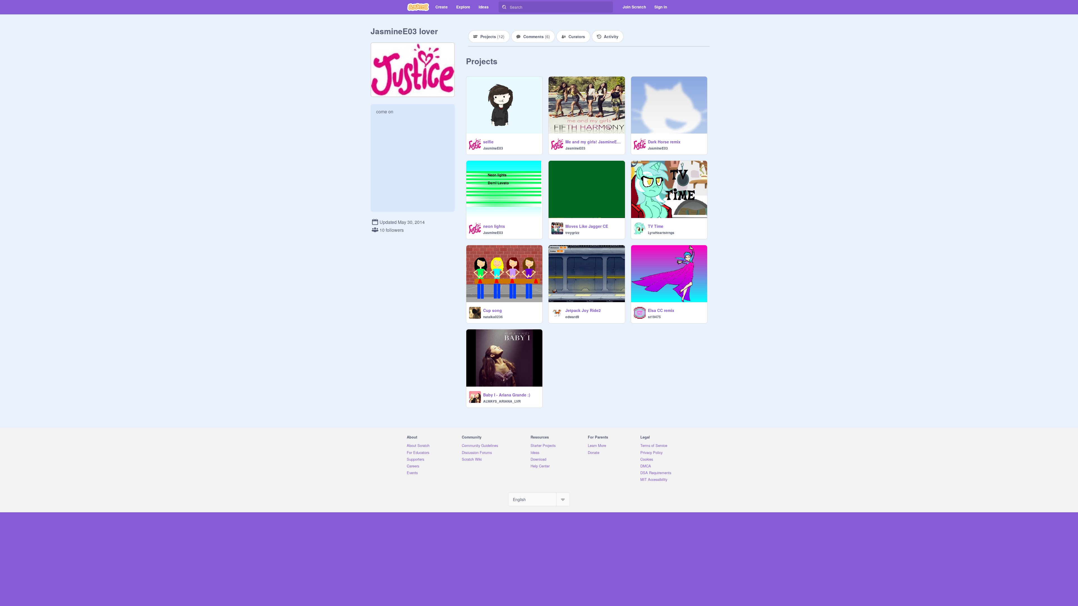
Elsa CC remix (661, 310)
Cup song (492, 310)
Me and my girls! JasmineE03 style (593, 141)
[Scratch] (418, 7)
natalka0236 (493, 316)
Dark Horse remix (664, 141)
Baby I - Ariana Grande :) (506, 395)
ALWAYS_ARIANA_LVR (502, 401)
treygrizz (572, 232)
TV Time (655, 226)
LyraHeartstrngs (661, 232)
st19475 (654, 316)
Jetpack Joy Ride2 (583, 310)
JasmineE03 (493, 148)
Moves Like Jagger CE (586, 226)
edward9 (572, 316)
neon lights (494, 226)
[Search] (504, 7)
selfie (488, 141)
